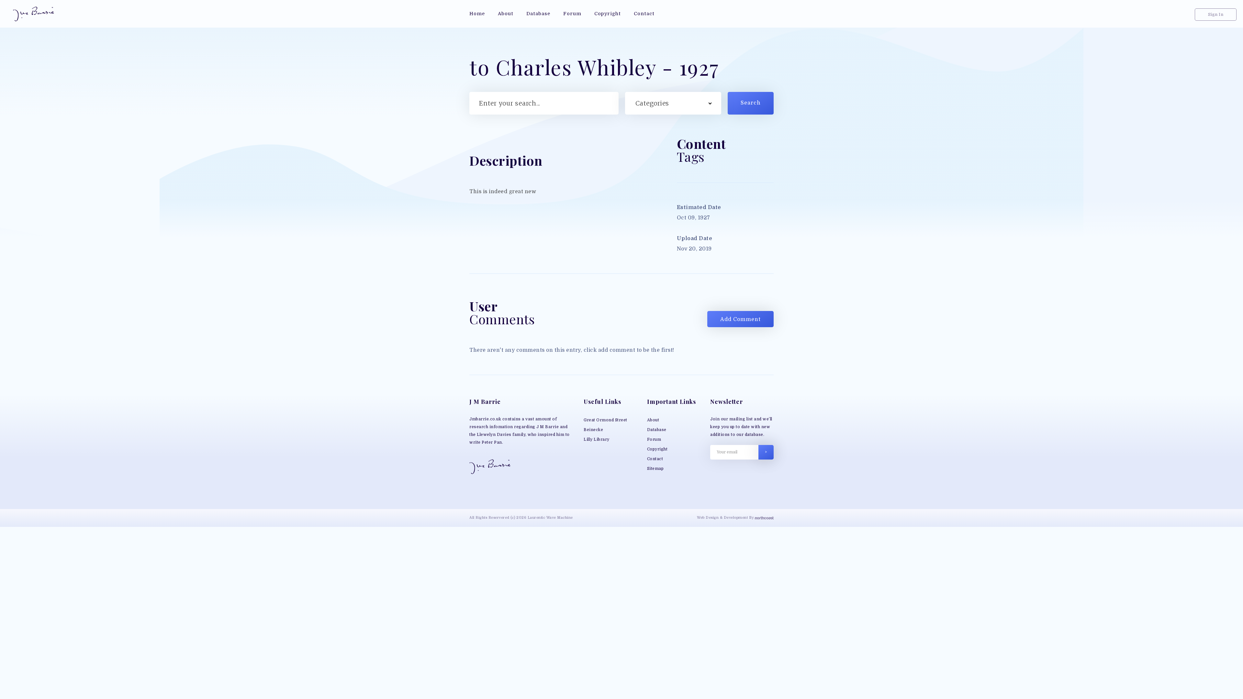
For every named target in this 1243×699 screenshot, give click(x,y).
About (653, 420)
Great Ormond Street (605, 420)
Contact (655, 459)
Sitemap (655, 468)
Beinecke (593, 429)
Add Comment (740, 319)
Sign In (1216, 14)
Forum (654, 439)
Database (656, 429)
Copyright (657, 449)
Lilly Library (597, 439)
